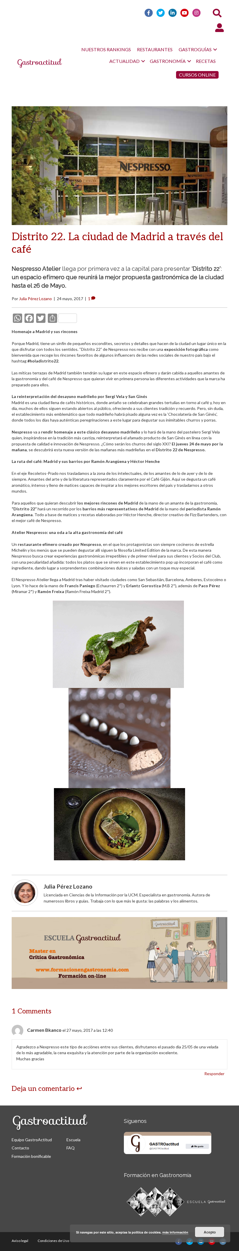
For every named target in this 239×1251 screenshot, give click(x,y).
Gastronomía (168, 61)
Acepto (210, 1232)
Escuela (73, 1139)
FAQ (70, 1147)
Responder (214, 1073)
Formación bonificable (31, 1156)
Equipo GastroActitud (32, 1139)
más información (175, 1232)
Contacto (20, 1147)
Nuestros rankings (106, 49)
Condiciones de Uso (53, 1240)
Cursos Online (197, 74)
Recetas (206, 61)
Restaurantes (155, 49)
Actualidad (124, 61)
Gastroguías (195, 49)
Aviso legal (20, 1240)
